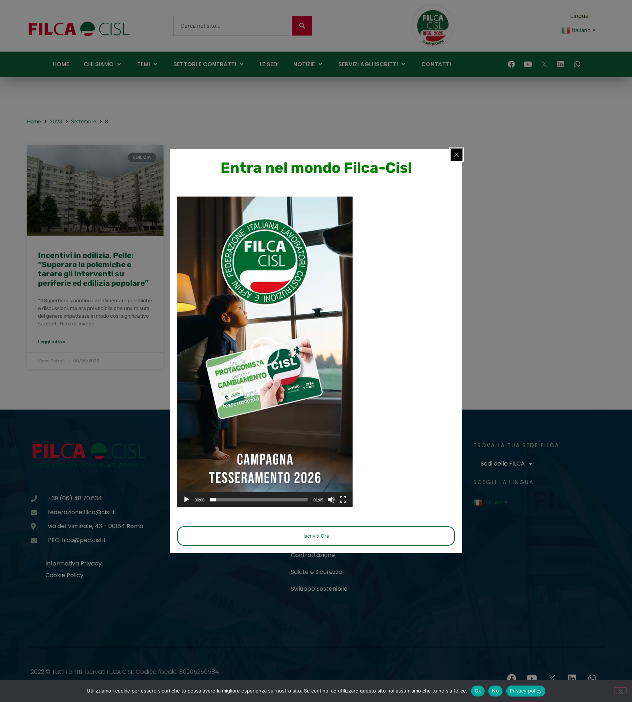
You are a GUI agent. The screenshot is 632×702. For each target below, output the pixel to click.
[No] (620, 690)
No (495, 691)
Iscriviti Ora (316, 536)
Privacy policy (526, 691)
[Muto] (331, 499)
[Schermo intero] (343, 499)
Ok (478, 691)
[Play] (186, 499)
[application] (265, 352)
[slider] (259, 499)
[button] (264, 351)
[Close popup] (456, 155)
